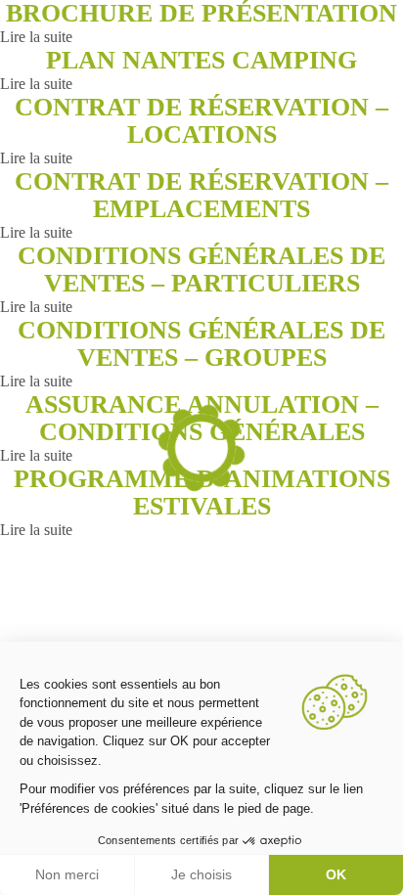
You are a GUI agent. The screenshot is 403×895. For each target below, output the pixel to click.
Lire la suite (36, 36)
